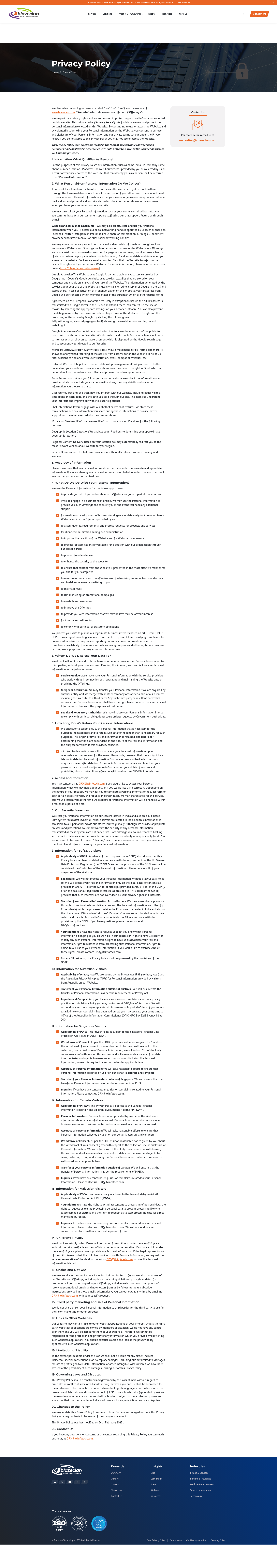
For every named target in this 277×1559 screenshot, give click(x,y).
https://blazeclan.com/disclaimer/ (79, 268)
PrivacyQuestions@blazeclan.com (112, 771)
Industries (167, 13)
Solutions (107, 13)
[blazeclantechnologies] (62, 1482)
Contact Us (116, 1496)
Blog (153, 1472)
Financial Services (199, 1472)
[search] (245, 14)
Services (92, 13)
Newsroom (116, 1490)
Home (56, 72)
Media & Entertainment (202, 1484)
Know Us (183, 13)
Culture (115, 1478)
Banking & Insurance (200, 1478)
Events (154, 1484)
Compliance (176, 1540)
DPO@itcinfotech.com (145, 771)
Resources (156, 1496)
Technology (196, 1496)
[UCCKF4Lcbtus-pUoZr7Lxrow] (70, 1482)
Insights (151, 13)
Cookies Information (196, 1540)
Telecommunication (200, 1490)
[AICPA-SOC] (99, 1523)
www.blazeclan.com (63, 112)
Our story (116, 1472)
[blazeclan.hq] (77, 1482)
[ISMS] (79, 1523)
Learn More (182, 2)
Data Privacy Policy (156, 1540)
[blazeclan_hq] (85, 1482)
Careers (115, 1484)
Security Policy (218, 1540)
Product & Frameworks (130, 13)
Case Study (156, 1478)
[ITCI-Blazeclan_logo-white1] (67, 1466)
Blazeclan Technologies (65, 1540)
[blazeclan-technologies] (55, 1482)
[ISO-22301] (59, 1523)
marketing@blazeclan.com (197, 140)
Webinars (155, 1490)
